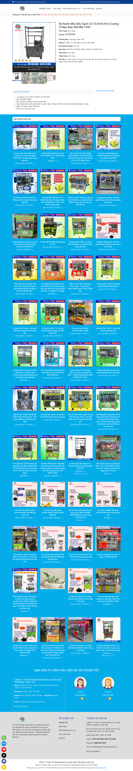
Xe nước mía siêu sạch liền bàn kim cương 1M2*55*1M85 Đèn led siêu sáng (52, 557)
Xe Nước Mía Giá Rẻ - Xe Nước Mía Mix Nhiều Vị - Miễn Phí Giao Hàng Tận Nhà (80, 244)
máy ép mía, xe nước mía (31, 15)
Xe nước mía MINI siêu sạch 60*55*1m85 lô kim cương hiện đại (108, 512)
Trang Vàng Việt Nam (100, 768)
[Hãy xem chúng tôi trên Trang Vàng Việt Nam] (2, 767)
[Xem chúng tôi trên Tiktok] (2, 755)
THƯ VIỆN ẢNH (88, 9)
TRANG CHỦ (45, 8)
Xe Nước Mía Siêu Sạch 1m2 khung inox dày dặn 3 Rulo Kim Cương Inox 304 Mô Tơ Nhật (108, 599)
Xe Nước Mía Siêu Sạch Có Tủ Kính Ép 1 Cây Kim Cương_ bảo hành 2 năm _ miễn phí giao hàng (108, 648)
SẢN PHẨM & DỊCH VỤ (71, 9)
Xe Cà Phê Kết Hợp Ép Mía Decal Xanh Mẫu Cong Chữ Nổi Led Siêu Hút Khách (53, 372)
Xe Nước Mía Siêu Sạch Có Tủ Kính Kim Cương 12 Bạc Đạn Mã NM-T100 (80, 466)
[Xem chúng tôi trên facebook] (2, 761)
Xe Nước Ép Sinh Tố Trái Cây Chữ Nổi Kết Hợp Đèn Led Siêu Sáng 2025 (52, 330)
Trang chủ (16, 15)
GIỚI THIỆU (57, 9)
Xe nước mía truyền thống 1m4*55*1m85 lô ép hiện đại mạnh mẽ (25, 512)
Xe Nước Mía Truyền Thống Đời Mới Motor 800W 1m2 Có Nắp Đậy (25, 330)
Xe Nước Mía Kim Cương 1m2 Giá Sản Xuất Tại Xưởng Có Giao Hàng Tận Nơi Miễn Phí (24, 244)
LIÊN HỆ (99, 9)
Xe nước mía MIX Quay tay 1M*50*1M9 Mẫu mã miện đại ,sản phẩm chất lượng (108, 155)
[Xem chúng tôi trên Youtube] (2, 749)
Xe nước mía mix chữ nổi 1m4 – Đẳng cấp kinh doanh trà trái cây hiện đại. (25, 200)
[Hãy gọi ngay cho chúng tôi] (2, 738)
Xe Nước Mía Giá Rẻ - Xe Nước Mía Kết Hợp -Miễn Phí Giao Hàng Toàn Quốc (108, 200)
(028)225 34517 (100, 743)
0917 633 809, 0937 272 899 (31, 695)
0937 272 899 (77, 67)
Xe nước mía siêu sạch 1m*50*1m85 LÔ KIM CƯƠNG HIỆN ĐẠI (53, 512)
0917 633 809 (80, 695)
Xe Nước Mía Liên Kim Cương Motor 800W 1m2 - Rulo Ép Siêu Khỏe (53, 155)
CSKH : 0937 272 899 (31, 691)
